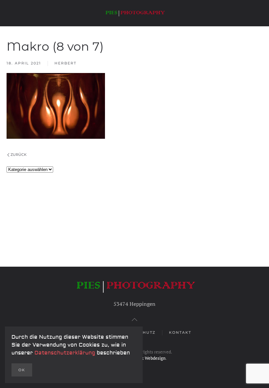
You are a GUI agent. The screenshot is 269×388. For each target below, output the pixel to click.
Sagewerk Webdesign (145, 358)
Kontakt (180, 332)
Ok (21, 370)
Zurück (18, 154)
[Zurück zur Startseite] (134, 13)
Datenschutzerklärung (65, 353)
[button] (134, 319)
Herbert (65, 63)
